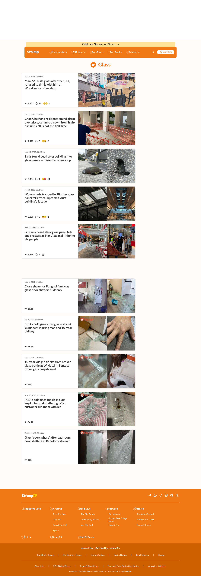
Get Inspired (114, 514)
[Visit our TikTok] (160, 495)
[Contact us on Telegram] (149, 495)
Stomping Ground (145, 514)
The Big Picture (88, 514)
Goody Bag (114, 525)
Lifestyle (57, 520)
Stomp (161, 555)
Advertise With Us (157, 566)
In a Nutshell (87, 525)
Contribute (167, 52)
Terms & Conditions (89, 566)
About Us (39, 566)
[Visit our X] (177, 495)
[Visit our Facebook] (171, 495)
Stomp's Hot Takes (145, 520)
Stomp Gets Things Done (118, 519)
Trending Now (59, 514)
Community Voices (90, 520)
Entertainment (60, 525)
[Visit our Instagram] (166, 495)
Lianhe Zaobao (98, 555)
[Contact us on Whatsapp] (155, 495)
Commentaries (144, 525)
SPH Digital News (61, 566)
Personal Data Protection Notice (123, 566)
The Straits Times (45, 555)
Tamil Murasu (142, 555)
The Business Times (72, 555)
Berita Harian (120, 555)
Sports (56, 531)
